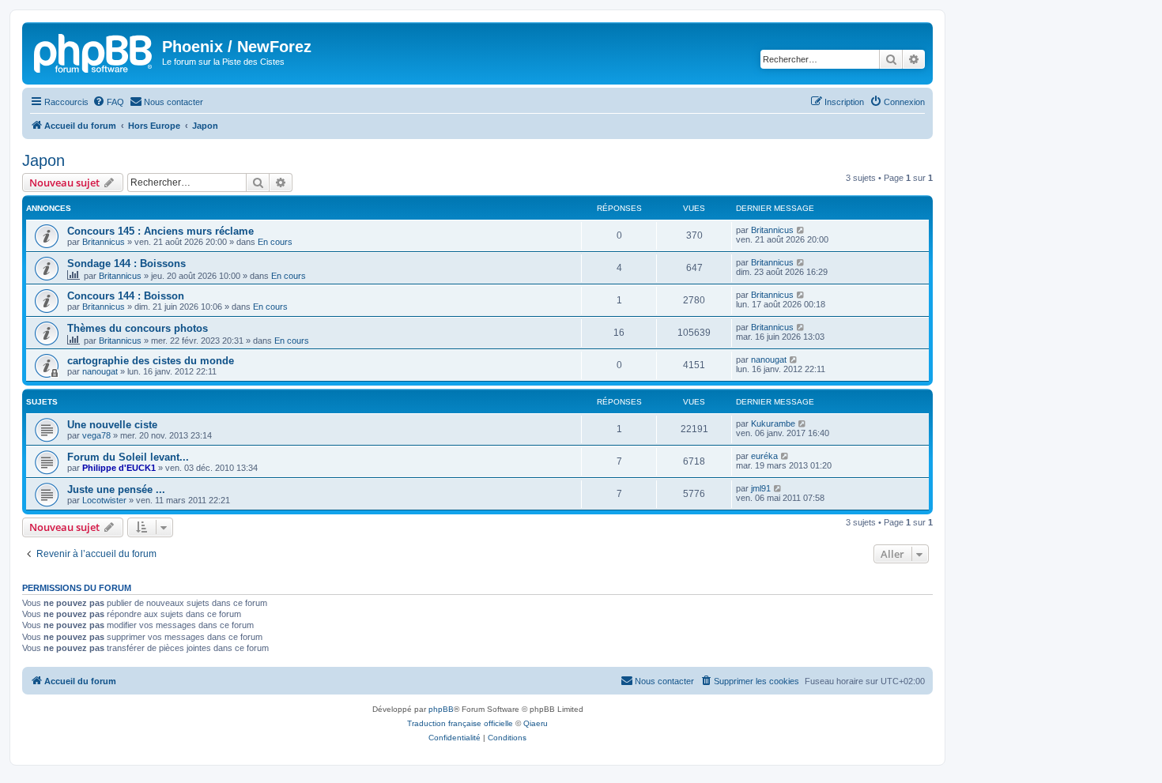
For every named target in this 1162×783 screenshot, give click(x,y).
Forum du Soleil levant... (128, 457)
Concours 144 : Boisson (125, 296)
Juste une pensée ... (116, 489)
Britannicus (103, 242)
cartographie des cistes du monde (150, 361)
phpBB (441, 709)
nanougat (100, 371)
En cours (275, 242)
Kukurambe (773, 423)
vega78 (96, 435)
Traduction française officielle (460, 723)
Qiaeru (535, 723)
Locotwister (104, 500)
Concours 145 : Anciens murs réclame (160, 231)
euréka (764, 456)
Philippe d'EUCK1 (119, 467)
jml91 (761, 488)
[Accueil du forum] (94, 51)
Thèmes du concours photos (137, 328)
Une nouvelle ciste (112, 425)
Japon (43, 160)
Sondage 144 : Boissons (126, 263)
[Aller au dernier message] (801, 230)
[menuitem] (108, 101)
